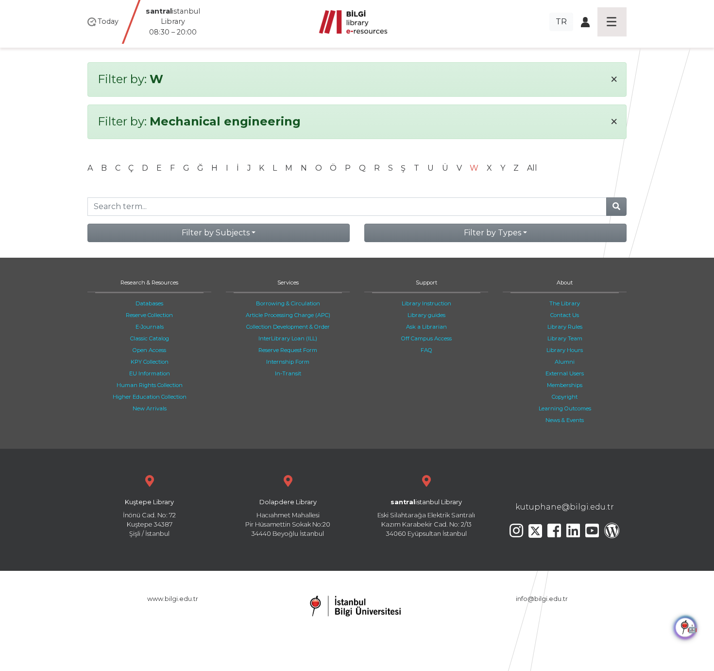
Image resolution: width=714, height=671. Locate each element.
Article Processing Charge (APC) (288, 315)
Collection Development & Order (288, 326)
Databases (149, 303)
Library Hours (564, 350)
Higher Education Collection (150, 396)
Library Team (564, 338)
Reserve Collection (149, 315)
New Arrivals (150, 408)
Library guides (426, 315)
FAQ (426, 350)
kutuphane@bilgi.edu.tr (564, 507)
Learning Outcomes (565, 408)
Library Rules (564, 326)
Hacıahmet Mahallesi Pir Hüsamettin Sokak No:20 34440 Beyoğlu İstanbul (287, 518)
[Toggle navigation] (612, 21)
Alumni (565, 361)
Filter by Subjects (216, 232)
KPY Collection (150, 361)
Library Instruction (426, 303)
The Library (564, 303)
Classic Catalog (149, 338)
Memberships (564, 385)
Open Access (149, 350)
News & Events (564, 420)
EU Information (149, 373)
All (532, 168)
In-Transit (288, 373)
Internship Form (287, 361)
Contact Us (564, 315)
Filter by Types (492, 232)
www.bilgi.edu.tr (172, 598)
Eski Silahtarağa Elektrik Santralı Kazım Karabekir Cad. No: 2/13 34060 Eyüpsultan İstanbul (426, 518)
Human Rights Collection (150, 385)
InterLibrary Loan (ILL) (287, 338)
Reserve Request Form (287, 350)
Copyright (565, 396)
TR (561, 21)
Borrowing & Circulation (288, 303)
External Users (564, 373)
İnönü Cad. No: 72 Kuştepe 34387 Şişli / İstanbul (149, 518)
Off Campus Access (426, 338)
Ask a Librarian (426, 326)
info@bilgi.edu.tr (542, 598)
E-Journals (150, 326)
